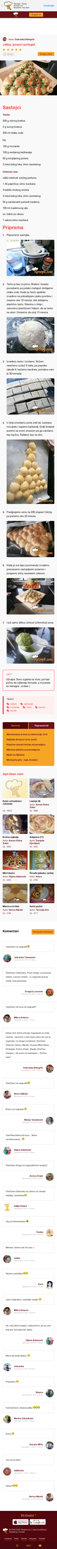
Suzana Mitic (36, 1444)
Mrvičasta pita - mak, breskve (22, 760)
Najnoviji (15, 725)
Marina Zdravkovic (23, 1418)
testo (29, 707)
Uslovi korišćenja (39, 1529)
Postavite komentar (43, 932)
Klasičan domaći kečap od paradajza (26, 744)
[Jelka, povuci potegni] (30, 258)
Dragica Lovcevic (34, 991)
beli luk (13, 710)
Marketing (13, 1532)
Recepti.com (5, 1531)
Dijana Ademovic (22, 1150)
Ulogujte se (36, 15)
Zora (40, 1284)
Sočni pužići (42, 899)
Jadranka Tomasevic (25, 957)
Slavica (39, 1392)
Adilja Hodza (20, 1206)
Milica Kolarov (21, 1017)
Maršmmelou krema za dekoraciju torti (27, 734)
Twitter (16, 1538)
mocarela (14, 707)
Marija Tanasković (33, 1119)
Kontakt (22, 1532)
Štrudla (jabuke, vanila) (42, 865)
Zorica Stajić (36, 1176)
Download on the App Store (20, 1522)
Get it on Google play (38, 1522)
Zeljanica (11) (42, 831)
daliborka (19, 1470)
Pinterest (42, 1538)
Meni (28, 1546)
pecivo (42, 707)
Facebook (8, 1538)
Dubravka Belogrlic (25, 39)
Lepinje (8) (42, 795)
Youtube (24, 1538)
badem (13, 704)
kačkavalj (28, 704)
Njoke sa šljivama (15, 754)
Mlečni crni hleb (15, 899)
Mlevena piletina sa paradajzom (23, 749)
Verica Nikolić (21, 1093)
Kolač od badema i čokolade (15, 795)
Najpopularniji (42, 725)
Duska (39, 1232)
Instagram (33, 1538)
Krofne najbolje (15, 831)
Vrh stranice (27, 1515)
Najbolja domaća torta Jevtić (22, 739)
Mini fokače (15, 865)
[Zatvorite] (2, 5)
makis (17, 1258)
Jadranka (19, 1366)
